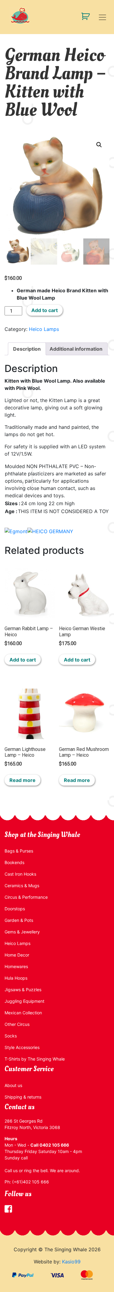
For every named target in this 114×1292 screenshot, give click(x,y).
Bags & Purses (19, 850)
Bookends (14, 862)
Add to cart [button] (22, 660)
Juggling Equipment (24, 1001)
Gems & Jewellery (22, 931)
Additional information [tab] (76, 349)
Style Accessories (22, 1047)
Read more (22, 780)
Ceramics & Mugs (22, 885)
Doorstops (15, 908)
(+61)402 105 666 (30, 1181)
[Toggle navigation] (102, 17)
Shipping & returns (23, 1096)
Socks (11, 1035)
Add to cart (44, 310)
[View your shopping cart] (83, 16)
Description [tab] (27, 349)
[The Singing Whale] (57, 15)
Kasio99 (71, 1262)
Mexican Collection (23, 1012)
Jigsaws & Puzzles (23, 989)
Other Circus (17, 1024)
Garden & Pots (19, 920)
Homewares (16, 966)
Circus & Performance (26, 897)
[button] (99, 144)
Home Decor (17, 954)
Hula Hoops (16, 978)
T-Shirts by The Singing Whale (35, 1058)
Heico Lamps (44, 329)
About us (13, 1085)
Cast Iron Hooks (20, 874)
